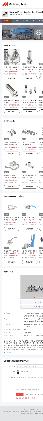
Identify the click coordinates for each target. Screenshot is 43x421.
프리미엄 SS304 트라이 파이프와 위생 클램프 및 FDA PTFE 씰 (11, 178)
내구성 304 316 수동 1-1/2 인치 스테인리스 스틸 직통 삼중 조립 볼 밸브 (29, 220)
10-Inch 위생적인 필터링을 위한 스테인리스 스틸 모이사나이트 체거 (11, 102)
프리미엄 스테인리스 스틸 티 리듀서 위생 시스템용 (29, 178)
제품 (17, 21)
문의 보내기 (12, 78)
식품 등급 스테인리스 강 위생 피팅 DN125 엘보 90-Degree (11, 144)
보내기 (20, 394)
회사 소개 (25, 21)
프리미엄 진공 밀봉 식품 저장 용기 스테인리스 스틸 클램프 (11, 220)
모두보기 (7, 352)
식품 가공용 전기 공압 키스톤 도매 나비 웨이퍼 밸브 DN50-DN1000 (29, 253)
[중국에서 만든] (14, 4)
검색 (33, 21)
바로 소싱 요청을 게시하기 (25, 398)
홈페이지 (7, 21)
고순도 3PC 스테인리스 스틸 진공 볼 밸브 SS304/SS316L (29, 144)
